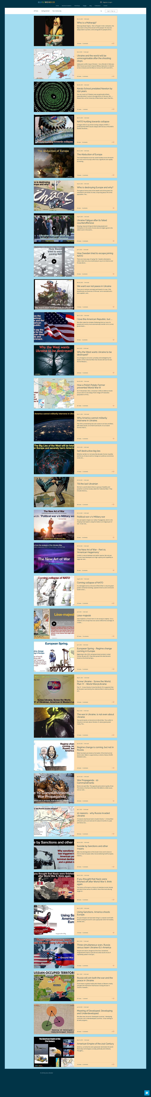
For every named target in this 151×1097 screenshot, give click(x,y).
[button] (101, 11)
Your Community (57, 11)
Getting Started (45, 11)
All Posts (36, 11)
